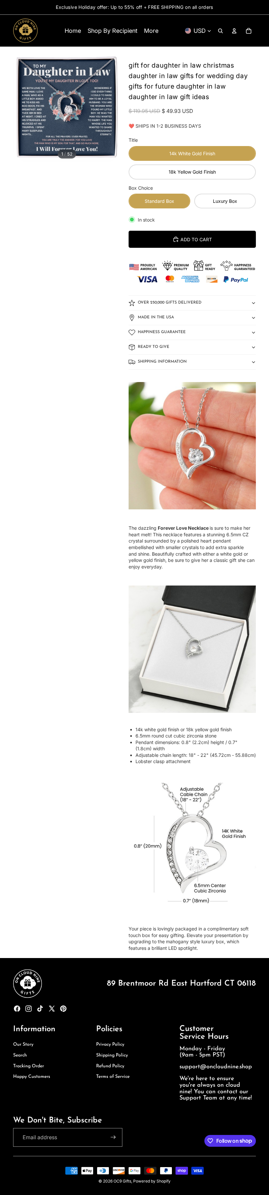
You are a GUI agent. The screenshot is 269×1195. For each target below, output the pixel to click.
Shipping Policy (112, 1055)
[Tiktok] (40, 1009)
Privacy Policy (110, 1044)
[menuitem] (151, 30)
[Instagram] (28, 1009)
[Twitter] (52, 1009)
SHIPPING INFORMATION (162, 362)
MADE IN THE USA (156, 317)
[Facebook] (17, 1009)
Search (20, 1055)
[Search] (220, 31)
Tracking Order (28, 1066)
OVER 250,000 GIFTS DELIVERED (169, 303)
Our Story (23, 1044)
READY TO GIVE (153, 347)
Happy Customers (31, 1076)
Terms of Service (113, 1076)
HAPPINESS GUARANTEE (162, 332)
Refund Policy (110, 1066)
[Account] (234, 31)
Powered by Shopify (152, 1181)
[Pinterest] (63, 1009)
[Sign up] (113, 1137)
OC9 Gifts (122, 1181)
